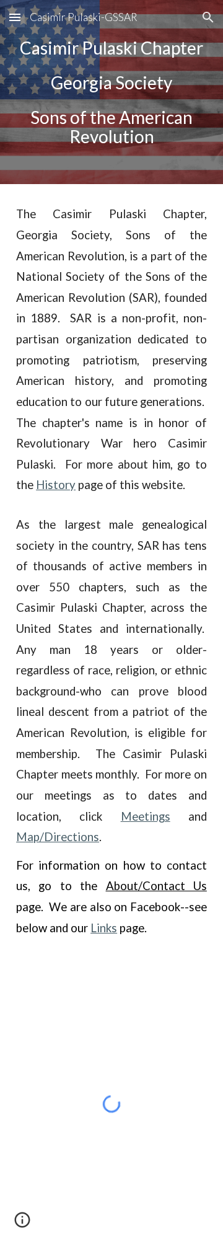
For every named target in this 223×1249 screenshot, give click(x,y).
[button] (15, 17)
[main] (111, 92)
